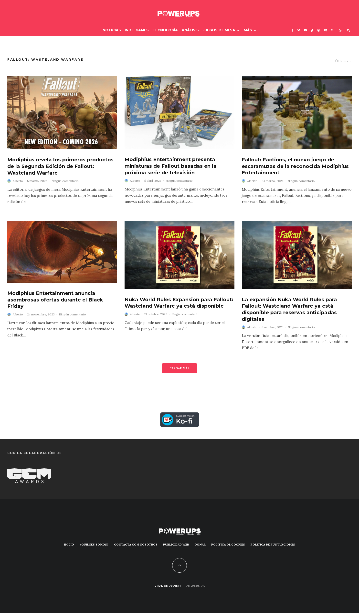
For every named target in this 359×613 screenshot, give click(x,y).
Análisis (190, 30)
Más (248, 30)
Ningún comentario (65, 181)
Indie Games (137, 30)
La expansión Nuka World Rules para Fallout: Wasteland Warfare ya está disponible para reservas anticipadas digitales (289, 309)
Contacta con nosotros (136, 544)
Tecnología (165, 30)
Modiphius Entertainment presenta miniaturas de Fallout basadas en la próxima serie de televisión (171, 165)
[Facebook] (292, 30)
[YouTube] (305, 30)
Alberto (18, 181)
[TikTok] (312, 30)
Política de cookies (228, 544)
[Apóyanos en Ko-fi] (179, 416)
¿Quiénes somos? (94, 544)
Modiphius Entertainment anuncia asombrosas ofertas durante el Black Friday (55, 299)
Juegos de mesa (219, 30)
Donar (200, 544)
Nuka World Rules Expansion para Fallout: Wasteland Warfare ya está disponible (179, 303)
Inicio (69, 544)
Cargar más (179, 368)
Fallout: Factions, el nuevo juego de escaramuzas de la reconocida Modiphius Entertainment (295, 166)
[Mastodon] (319, 30)
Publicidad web (176, 544)
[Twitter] (298, 30)
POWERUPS (195, 586)
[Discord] (325, 30)
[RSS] (332, 30)
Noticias (112, 30)
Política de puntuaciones (273, 544)
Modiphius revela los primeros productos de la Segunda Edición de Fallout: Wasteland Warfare (60, 166)
